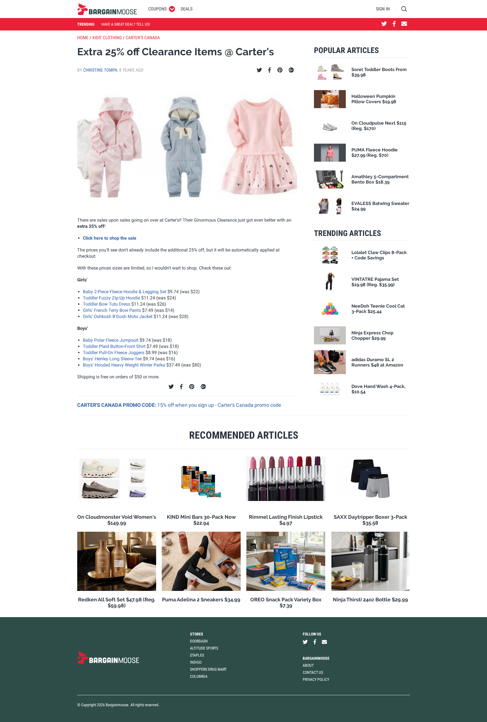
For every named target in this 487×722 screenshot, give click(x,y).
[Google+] (291, 70)
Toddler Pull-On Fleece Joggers (113, 352)
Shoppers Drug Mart (208, 669)
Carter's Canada (143, 37)
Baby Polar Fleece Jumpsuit (110, 340)
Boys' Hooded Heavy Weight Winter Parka (124, 365)
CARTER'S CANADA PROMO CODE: (117, 405)
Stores (196, 634)
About (308, 665)
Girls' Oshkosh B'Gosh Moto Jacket (117, 316)
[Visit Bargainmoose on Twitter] (384, 24)
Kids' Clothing (107, 37)
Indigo (196, 662)
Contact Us (313, 672)
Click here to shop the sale (109, 238)
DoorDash (199, 641)
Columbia (198, 676)
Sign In (383, 9)
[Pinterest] (280, 70)
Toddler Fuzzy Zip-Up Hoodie (111, 298)
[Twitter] (259, 70)
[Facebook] (269, 70)
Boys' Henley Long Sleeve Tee (112, 358)
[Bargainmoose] (107, 9)
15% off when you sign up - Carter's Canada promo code (219, 405)
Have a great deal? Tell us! (125, 24)
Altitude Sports (204, 648)
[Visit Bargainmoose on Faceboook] (394, 24)
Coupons (157, 9)
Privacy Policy (316, 679)
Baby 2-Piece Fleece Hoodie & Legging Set (124, 291)
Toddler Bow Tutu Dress (106, 304)
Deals (186, 9)
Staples (197, 655)
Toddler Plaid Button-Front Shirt (114, 346)
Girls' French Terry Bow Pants (112, 310)
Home (82, 37)
